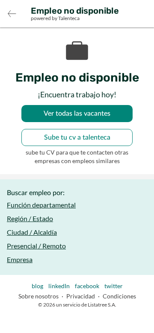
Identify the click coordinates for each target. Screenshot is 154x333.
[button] (12, 13)
